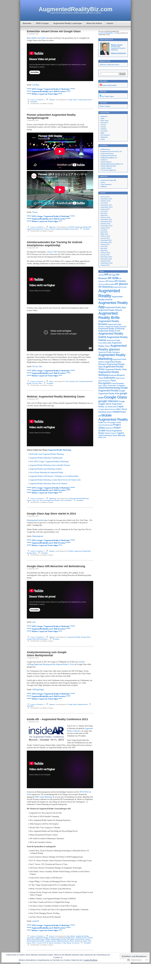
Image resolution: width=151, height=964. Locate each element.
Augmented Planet (107, 153)
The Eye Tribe (52, 252)
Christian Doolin (81, 938)
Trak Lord (35, 500)
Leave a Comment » (37, 99)
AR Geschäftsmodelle (106, 284)
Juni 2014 (104, 203)
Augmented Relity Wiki (108, 180)
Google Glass (72, 99)
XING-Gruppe (42, 23)
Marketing (52, 498)
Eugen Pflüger (45, 939)
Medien (109, 412)
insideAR (35, 921)
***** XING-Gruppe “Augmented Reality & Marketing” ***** (51, 89)
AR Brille (70, 551)
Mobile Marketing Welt (108, 166)
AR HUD (71, 227)
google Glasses (108, 401)
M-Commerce (105, 135)
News (51, 381)
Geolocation (112, 385)
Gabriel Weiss (55, 939)
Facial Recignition (117, 383)
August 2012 (105, 228)
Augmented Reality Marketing (59, 450)
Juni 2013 (104, 211)
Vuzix (115, 435)
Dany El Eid (36, 939)
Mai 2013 (104, 213)
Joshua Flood (79, 939)
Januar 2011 (105, 255)
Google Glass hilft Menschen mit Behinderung (56, 566)
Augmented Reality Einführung (111, 328)
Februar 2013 (105, 217)
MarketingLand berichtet (35, 520)
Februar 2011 (105, 252)
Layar (120, 406)
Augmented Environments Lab (111, 151)
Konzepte (104, 131)
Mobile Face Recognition (107, 422)
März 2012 (104, 234)
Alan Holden (71, 936)
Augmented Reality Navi (35, 229)
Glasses (52, 99)
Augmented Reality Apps (115, 307)
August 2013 (105, 209)
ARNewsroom (105, 149)
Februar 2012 (105, 236)
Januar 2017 (105, 197)
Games (103, 127)
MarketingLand (37, 536)
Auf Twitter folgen (108, 96)
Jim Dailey (70, 939)
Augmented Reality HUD (83, 227)
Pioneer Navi (73, 229)
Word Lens (102, 437)
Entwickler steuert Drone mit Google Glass (54, 31)
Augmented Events (120, 287)
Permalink (33, 101)
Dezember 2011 (106, 240)
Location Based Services (107, 409)
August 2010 (105, 265)
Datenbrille (109, 378)
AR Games (120, 281)
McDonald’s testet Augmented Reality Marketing (47, 454)
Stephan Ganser (110, 433)
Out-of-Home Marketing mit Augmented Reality (46, 472)
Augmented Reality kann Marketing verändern (45, 469)
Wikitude (104, 186)
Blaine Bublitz (32, 38)
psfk (33, 622)
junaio (103, 182)
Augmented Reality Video (116, 369)
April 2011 (104, 250)
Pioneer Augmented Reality (59, 229)
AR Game (109, 281)
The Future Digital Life (108, 170)
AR (106, 274)
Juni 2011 (104, 246)
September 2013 (107, 207)
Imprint (110, 23)
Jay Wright (108, 406)
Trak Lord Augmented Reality (49, 500)
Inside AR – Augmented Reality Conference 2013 (57, 719)
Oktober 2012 (105, 223)
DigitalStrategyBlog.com (109, 157)
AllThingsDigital (38, 689)
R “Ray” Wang (66, 943)
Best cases (105, 120)
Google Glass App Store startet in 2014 (51, 513)
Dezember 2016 (106, 199)
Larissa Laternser (50, 941)
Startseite (26, 23)
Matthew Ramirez (63, 941)
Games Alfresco (106, 162)
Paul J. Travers (37, 943)
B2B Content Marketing (43, 797)
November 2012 (106, 221)
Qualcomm (109, 428)
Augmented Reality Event (66, 938)
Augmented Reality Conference (46, 938)
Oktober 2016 (105, 201)
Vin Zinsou (75, 943)
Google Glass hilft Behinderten (37, 639)
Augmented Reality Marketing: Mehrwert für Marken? (48, 484)
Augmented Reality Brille (82, 551)
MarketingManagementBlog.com (112, 164)
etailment (104, 160)
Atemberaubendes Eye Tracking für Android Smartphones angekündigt (54, 244)
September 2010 (107, 263)
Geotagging (121, 385)
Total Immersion (106, 184)
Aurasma (112, 375)
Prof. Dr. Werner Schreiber (52, 943)
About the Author (94, 23)
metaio (29, 500)
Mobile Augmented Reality (113, 417)
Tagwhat (120, 433)
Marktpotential (82, 704)
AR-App (112, 275)
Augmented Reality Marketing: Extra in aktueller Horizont (49, 465)
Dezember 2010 (106, 257)
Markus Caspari (105, 106)
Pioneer (35, 212)
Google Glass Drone (85, 99)
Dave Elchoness (104, 381)
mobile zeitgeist (106, 168)
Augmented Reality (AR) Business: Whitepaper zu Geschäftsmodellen (53, 476)
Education (104, 122)
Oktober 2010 (105, 261)
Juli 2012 (104, 230)
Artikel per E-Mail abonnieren (109, 64)
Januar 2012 (105, 238)
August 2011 (105, 244)
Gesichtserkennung (109, 387)
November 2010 (106, 259)
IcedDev (43, 38)
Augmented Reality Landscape (67, 23)
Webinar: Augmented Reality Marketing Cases (56, 396)
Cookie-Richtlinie (90, 960)
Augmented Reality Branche (110, 310)
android (101, 275)
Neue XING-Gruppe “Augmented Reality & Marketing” (49, 461)
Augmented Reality (73, 637)
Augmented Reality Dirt (108, 155)
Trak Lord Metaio (66, 500)
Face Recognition (107, 381)
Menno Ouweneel (76, 941)
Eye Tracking (70, 381)
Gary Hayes (102, 385)
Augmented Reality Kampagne (109, 352)
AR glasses (121, 283)
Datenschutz (120, 378)
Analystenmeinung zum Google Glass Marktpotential (47, 654)
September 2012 (107, 226)
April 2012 (104, 232)
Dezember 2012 (106, 219)
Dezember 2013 (106, 205)
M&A (102, 133)
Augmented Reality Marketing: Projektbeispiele (46, 458)
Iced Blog (35, 85)
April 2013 (104, 215)
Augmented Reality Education (115, 326)
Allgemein (52, 227)
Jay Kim (64, 939)
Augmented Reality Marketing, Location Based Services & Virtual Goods (55, 480)
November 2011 (106, 242)
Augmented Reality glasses (112, 347)
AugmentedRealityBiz (109, 85)
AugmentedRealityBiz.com (76, 9)
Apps (102, 118)
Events (51, 936)
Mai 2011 (104, 248)
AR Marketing (105, 287)
